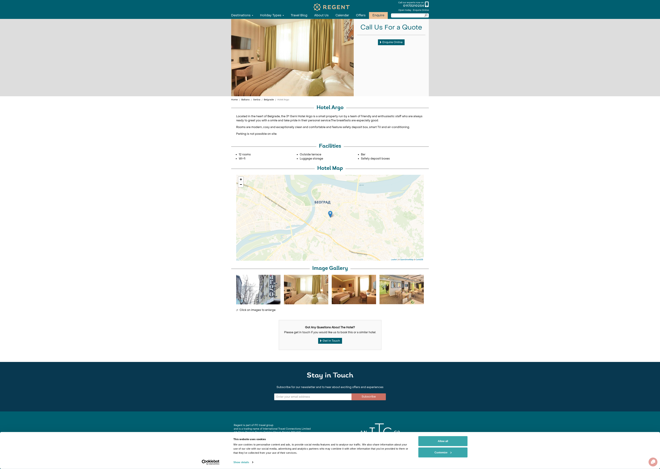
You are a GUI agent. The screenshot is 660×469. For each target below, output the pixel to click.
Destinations (241, 15)
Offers (361, 15)
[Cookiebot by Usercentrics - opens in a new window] (211, 462)
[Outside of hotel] (258, 289)
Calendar (342, 15)
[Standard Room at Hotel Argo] (306, 289)
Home (234, 99)
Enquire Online (392, 42)
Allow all (443, 441)
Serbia (256, 99)
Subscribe (369, 396)
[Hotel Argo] (330, 214)
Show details (241, 462)
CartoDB (419, 259)
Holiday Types (271, 15)
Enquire (378, 15)
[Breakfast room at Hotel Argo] (402, 289)
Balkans (245, 99)
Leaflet (394, 259)
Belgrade (269, 99)
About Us (321, 15)
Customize (440, 452)
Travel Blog (299, 15)
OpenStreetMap (406, 259)
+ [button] (241, 179)
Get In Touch (331, 341)
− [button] (241, 184)
